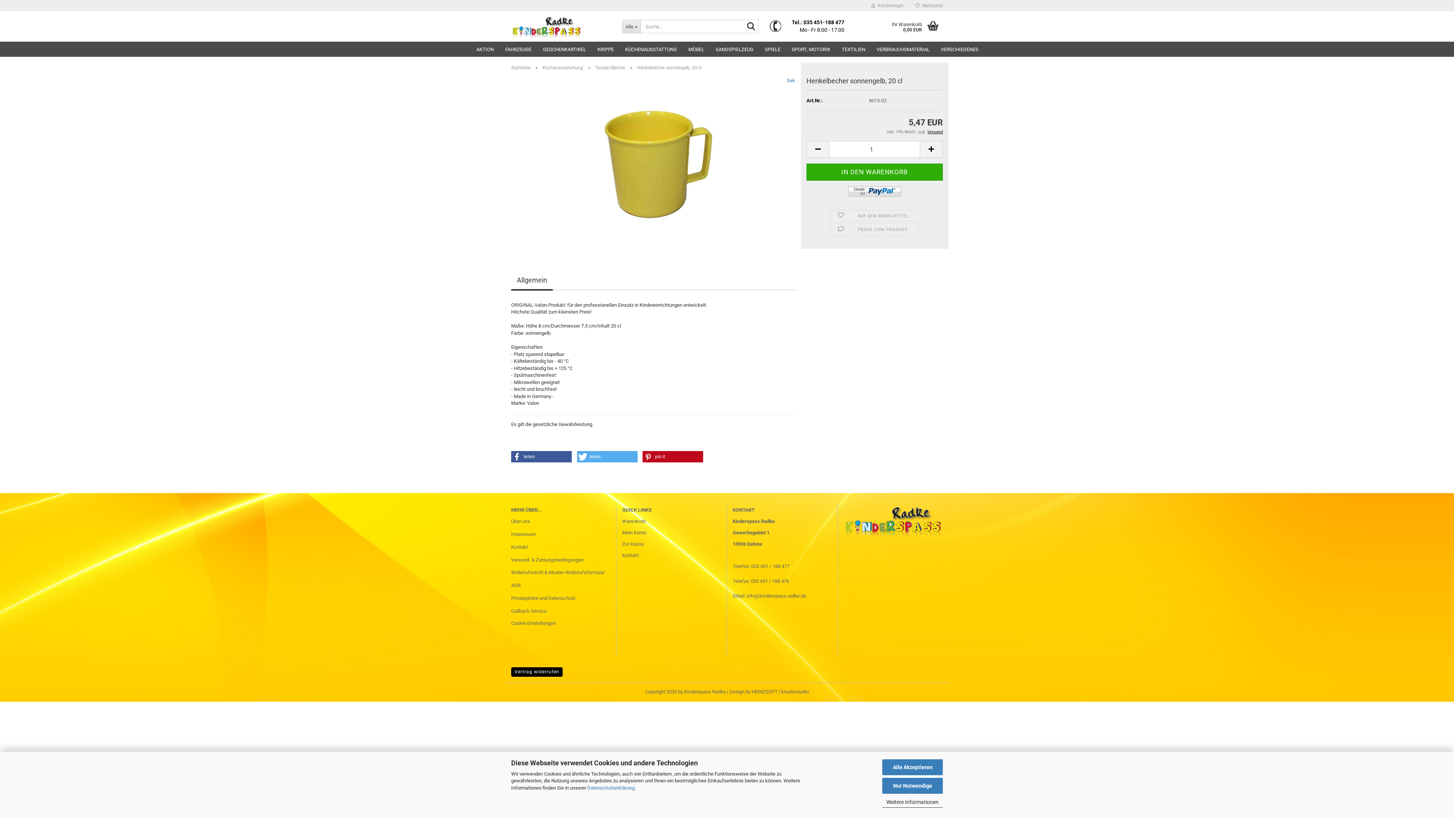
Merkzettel (931, 5)
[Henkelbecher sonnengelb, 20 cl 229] (653, 162)
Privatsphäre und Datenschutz (543, 598)
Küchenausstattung (651, 49)
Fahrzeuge (518, 49)
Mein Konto (634, 532)
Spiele (772, 49)
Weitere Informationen (912, 802)
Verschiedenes (959, 49)
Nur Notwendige (912, 786)
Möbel (696, 49)
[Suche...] (751, 27)
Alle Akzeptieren (913, 767)
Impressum (523, 534)
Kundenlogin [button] (889, 5)
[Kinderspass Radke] (561, 26)
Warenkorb (634, 521)
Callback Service (529, 611)
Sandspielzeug (735, 49)
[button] (818, 149)
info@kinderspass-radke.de (776, 596)
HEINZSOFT (765, 692)
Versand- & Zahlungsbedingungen (547, 560)
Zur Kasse (633, 544)
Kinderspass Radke (705, 692)
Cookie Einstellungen (533, 623)
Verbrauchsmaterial (903, 49)
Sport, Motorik (811, 49)
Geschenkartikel (564, 49)
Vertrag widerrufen (537, 671)
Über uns (520, 521)
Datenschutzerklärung (611, 788)
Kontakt (519, 547)
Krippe (606, 49)
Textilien (853, 49)
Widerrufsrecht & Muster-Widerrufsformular (558, 572)
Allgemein (532, 280)
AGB (516, 585)
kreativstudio (795, 692)
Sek (791, 80)
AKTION (485, 49)
